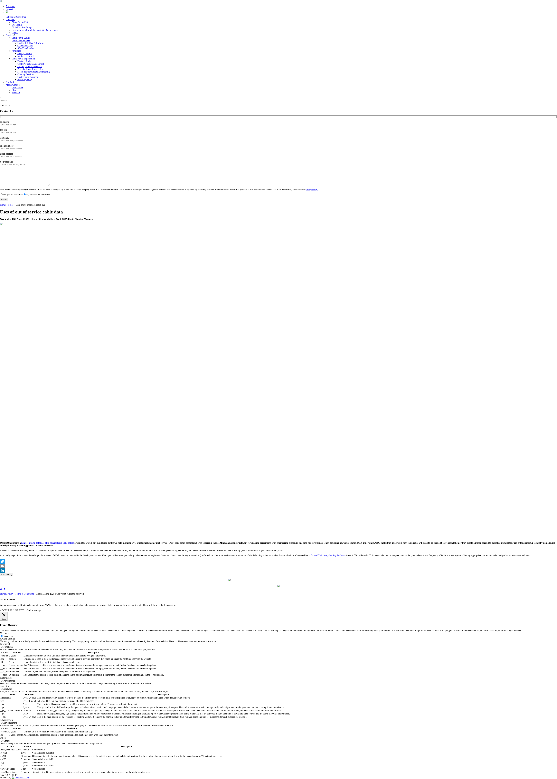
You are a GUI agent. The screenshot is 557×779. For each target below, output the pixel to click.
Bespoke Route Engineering (30, 69)
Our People (17, 24)
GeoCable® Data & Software (31, 43)
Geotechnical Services (27, 77)
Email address (6, 154)
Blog (14, 90)
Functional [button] (5, 644)
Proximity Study (24, 79)
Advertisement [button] (6, 720)
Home (3, 205)
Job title (3, 130)
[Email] (278, 566)
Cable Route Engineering (23, 58)
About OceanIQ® (20, 22)
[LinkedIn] (278, 570)
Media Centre (12, 85)
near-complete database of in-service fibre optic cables (47, 543)
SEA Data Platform (26, 48)
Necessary (8, 636)
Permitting (16, 51)
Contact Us (11, 9)
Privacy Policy (6, 594)
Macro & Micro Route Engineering (33, 71)
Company (4, 138)
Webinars (16, 92)
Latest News (17, 87)
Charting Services (25, 74)
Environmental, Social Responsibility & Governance (36, 30)
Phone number (6, 146)
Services (10, 35)
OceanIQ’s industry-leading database (327, 555)
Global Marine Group (21, 27)
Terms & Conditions (24, 594)
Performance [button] (6, 678)
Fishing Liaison (24, 53)
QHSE (15, 32)
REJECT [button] (19, 610)
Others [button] (3, 738)
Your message (6, 162)
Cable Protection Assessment (30, 64)
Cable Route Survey (21, 38)
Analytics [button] (4, 686)
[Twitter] (278, 561)
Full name (4, 122)
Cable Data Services (21, 40)
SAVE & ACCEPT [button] (9, 775)
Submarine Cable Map (16, 17)
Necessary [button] (4, 633)
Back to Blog (6, 574)
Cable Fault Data (25, 45)
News (10, 205)
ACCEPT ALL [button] (7, 610)
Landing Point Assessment (29, 66)
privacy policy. (311, 190)
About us (10, 19)
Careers (11, 6)
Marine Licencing (25, 56)
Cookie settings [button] (34, 610)
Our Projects (11, 82)
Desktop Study (24, 61)
